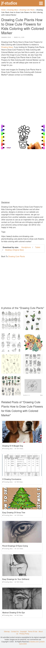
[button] (41, 3)
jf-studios (9, 3)
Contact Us (15, 631)
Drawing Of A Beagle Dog (12, 445)
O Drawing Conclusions (11, 479)
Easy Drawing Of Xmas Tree (13, 512)
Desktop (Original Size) (14, 250)
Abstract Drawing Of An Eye (13, 612)
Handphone (26, 247)
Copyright (23, 631)
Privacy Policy (24, 633)
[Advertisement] (23, 101)
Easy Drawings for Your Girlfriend (15, 579)
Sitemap (7, 631)
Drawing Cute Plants (16, 256)
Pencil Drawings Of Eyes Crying (15, 546)
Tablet (37, 247)
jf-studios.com (34, 641)
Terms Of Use (32, 631)
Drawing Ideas (6, 37)
